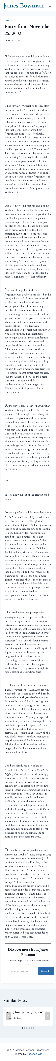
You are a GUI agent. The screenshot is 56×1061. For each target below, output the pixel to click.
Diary (8, 21)
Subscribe (46, 970)
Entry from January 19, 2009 (25, 1012)
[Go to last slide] (8, 1016)
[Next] (47, 1016)
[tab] (22, 1028)
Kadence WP (34, 1054)
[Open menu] (50, 5)
